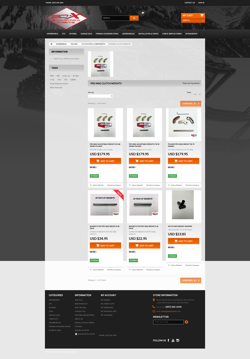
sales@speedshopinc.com (171, 311)
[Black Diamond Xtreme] (71, 18)
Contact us (190, 3)
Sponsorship (191, 34)
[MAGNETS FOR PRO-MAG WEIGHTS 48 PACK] (104, 204)
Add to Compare (115, 185)
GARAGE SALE (86, 34)
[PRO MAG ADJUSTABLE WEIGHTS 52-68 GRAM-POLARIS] (104, 122)
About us (79, 319)
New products (81, 304)
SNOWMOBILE (52, 34)
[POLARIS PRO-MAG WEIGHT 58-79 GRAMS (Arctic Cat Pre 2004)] (182, 122)
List (200, 94)
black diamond (56, 88)
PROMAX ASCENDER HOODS (107, 34)
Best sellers (80, 308)
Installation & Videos (148, 34)
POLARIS (74, 44)
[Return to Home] (51, 44)
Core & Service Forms (172, 34)
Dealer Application (86, 334)
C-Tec (52, 80)
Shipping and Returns (84, 315)
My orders (105, 300)
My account (108, 295)
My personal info (108, 311)
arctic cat (66, 76)
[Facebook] (168, 340)
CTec (59, 80)
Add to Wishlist (98, 185)
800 (58, 76)
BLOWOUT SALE (55, 330)
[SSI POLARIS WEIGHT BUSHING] (182, 204)
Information (59, 51)
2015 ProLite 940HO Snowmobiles (66, 59)
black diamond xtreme (59, 84)
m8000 (73, 80)
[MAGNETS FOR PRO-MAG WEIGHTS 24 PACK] (143, 204)
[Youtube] (173, 340)
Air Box (76, 76)
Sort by (91, 92)
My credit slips (107, 304)
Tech (51, 311)
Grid (195, 94)
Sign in (201, 3)
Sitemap (78, 326)
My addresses (107, 308)
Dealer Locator (82, 330)
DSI (65, 80)
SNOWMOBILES (128, 34)
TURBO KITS (53, 319)
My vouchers (106, 315)
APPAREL (73, 34)
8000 (52, 76)
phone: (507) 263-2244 (54, 3)
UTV (63, 34)
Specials (79, 300)
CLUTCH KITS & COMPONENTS (93, 44)
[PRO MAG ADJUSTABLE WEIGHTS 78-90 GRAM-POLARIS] (143, 122)
